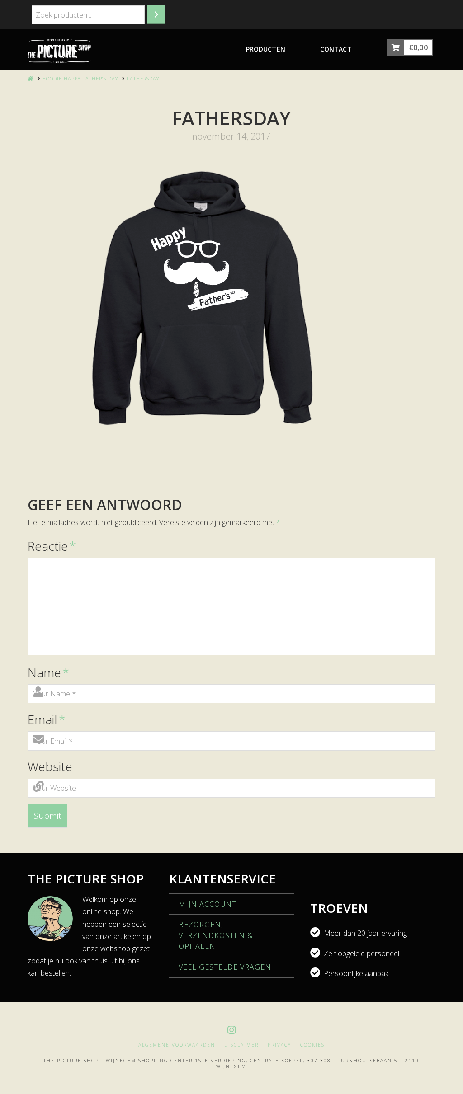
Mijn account (207, 904)
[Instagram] (231, 1030)
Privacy (279, 1045)
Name (48, 672)
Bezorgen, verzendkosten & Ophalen (216, 935)
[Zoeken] (156, 14)
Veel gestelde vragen (225, 967)
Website (50, 766)
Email (46, 719)
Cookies (312, 1045)
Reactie (52, 546)
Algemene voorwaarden (176, 1045)
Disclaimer (241, 1045)
